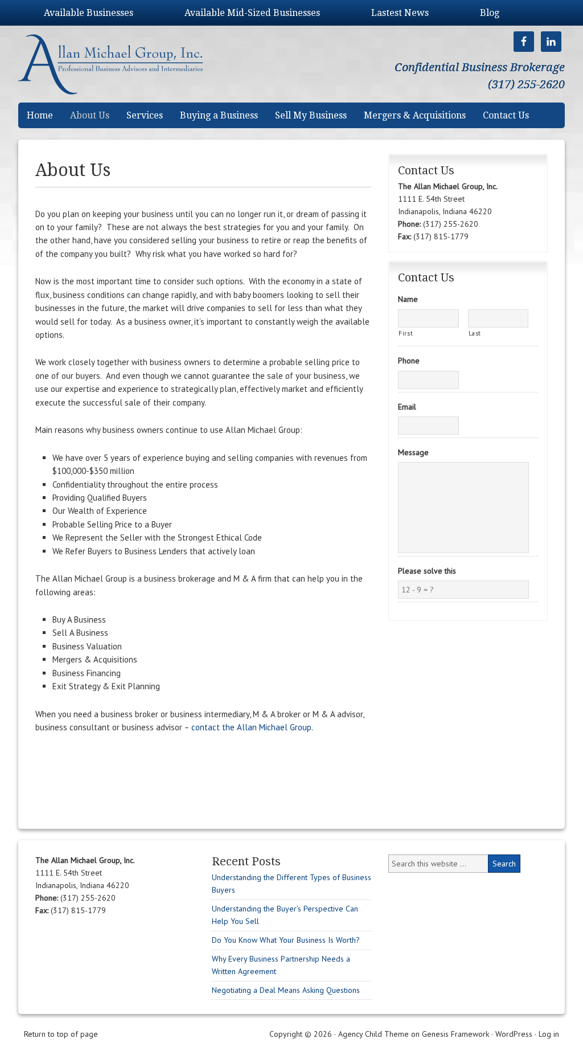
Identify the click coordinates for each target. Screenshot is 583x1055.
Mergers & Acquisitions (415, 115)
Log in (549, 1034)
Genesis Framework (455, 1034)
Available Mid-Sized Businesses (252, 12)
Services (144, 115)
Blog (489, 12)
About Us (89, 115)
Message (413, 452)
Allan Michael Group (122, 64)
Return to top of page (61, 1034)
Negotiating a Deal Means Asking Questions (286, 990)
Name (408, 299)
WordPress (513, 1034)
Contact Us (506, 115)
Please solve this (427, 571)
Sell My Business (311, 115)
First (406, 333)
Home (40, 115)
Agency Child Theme (373, 1034)
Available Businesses (88, 12)
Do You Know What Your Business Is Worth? (286, 940)
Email (407, 407)
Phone (409, 360)
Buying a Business (219, 115)
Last (475, 333)
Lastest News (400, 12)
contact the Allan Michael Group (251, 727)
